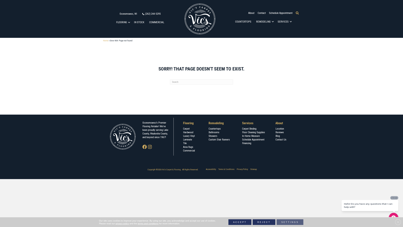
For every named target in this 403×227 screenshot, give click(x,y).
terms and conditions (148, 223)
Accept (240, 222)
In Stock (139, 22)
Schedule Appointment (280, 13)
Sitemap (253, 169)
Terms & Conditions (226, 169)
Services (283, 21)
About (251, 13)
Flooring (121, 22)
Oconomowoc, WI (128, 13)
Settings (290, 222)
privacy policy (122, 223)
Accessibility (211, 169)
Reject (264, 222)
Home (105, 40)
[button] (129, 22)
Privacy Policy (242, 169)
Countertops (243, 21)
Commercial (156, 22)
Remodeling (263, 21)
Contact (262, 13)
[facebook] (144, 147)
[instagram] (150, 147)
